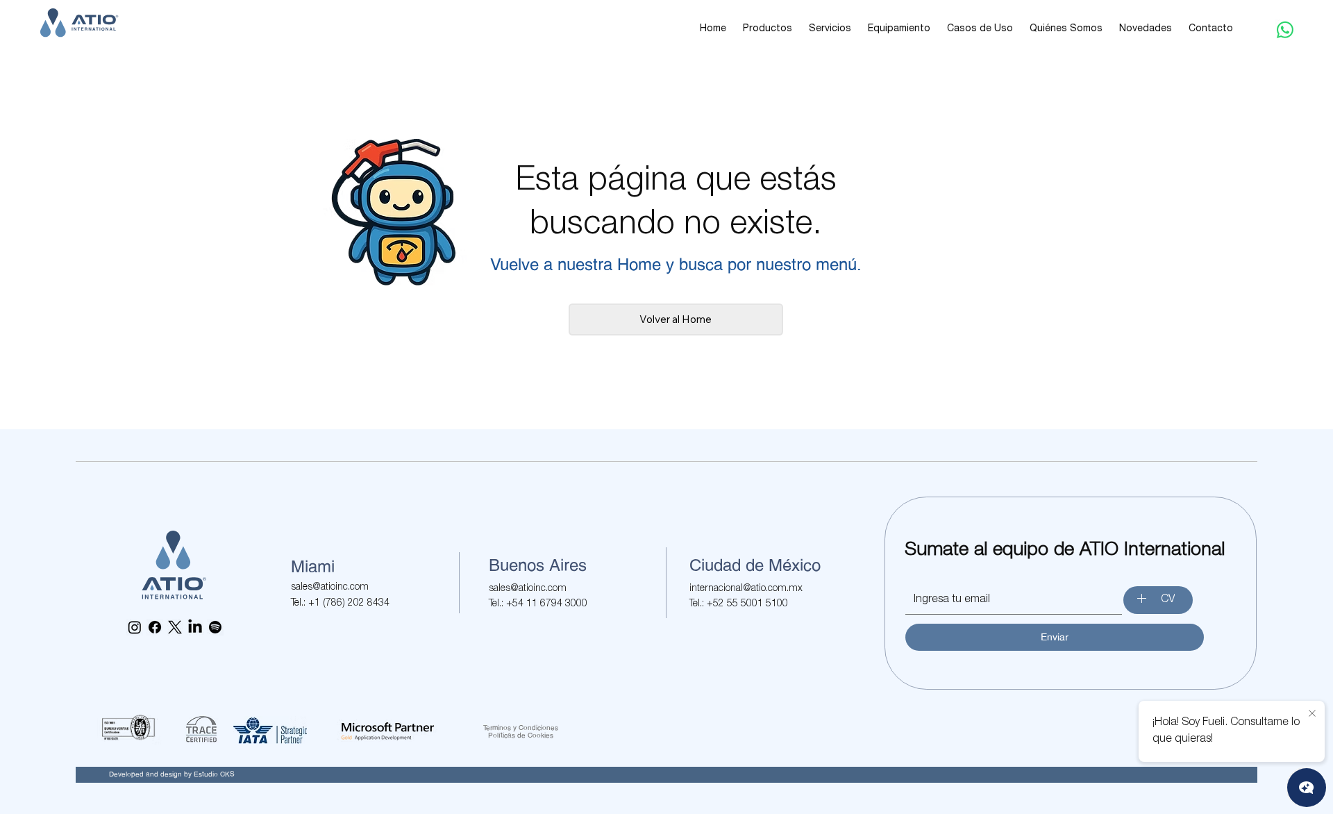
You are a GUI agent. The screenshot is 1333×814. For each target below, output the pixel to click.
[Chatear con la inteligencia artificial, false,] (1306, 787)
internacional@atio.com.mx (746, 589)
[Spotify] (215, 627)
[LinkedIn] (195, 627)
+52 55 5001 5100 (747, 604)
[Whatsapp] (1285, 29)
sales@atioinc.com (330, 587)
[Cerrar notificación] (1312, 714)
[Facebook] (154, 627)
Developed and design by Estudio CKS (172, 774)
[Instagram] (134, 627)
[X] (175, 627)
